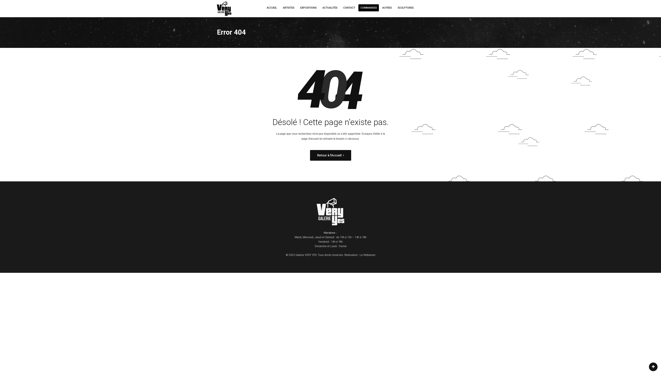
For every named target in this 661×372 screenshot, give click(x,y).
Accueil (272, 7)
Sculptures (406, 7)
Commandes (368, 7)
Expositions (308, 7)
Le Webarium (367, 255)
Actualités (329, 7)
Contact (349, 7)
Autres (387, 7)
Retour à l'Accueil (329, 155)
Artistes (288, 7)
